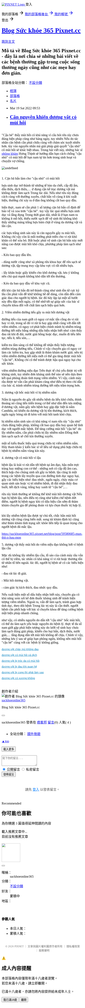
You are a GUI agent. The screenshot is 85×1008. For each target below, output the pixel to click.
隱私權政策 (73, 946)
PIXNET (19, 946)
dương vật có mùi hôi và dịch (19, 655)
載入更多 (8, 749)
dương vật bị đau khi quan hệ (19, 666)
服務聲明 (44, 950)
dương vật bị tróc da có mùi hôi (20, 660)
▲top (5, 741)
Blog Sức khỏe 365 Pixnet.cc (41, 30)
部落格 (15, 96)
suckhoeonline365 (13, 700)
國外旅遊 (33, 734)
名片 (13, 101)
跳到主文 (8, 41)
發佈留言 (8, 774)
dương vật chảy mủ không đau (20, 649)
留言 (51, 722)
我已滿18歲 (10, 999)
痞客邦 (42, 722)
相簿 (13, 91)
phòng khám (10, 153)
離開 (23, 999)
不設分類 (35, 82)
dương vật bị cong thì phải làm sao (23, 672)
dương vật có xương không (18, 678)
